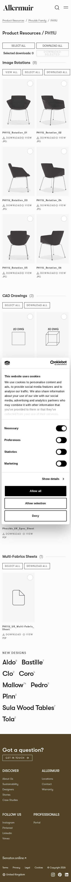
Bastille (33, 662)
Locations (47, 779)
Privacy (16, 867)
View (28, 137)
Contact (47, 784)
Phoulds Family (37, 20)
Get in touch (15, 757)
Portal (37, 822)
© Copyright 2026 (56, 867)
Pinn (9, 696)
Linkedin (7, 833)
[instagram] (53, 875)
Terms (5, 867)
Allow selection (35, 503)
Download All (52, 45)
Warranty (47, 789)
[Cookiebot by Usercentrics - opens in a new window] (50, 362)
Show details (50, 478)
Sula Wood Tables (28, 707)
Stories (6, 795)
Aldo (9, 662)
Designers (8, 789)
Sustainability (10, 784)
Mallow (14, 685)
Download (13, 137)
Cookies (39, 867)
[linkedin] (67, 875)
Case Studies (10, 800)
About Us (7, 779)
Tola (9, 719)
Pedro (40, 685)
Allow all (35, 491)
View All (12, 72)
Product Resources (13, 20)
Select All (32, 72)
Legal (27, 867)
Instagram (8, 822)
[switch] (61, 440)
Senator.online (13, 858)
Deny (35, 515)
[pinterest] (60, 875)
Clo (8, 673)
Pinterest (7, 828)
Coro (27, 673)
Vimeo (6, 838)
